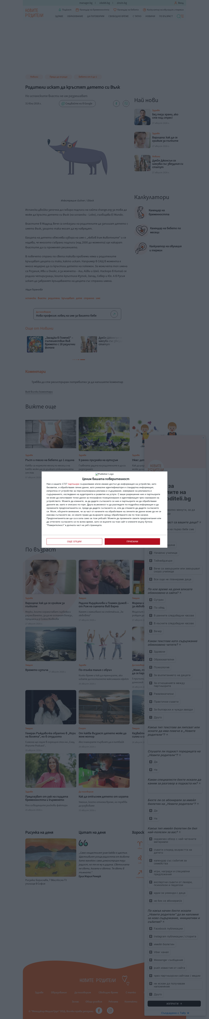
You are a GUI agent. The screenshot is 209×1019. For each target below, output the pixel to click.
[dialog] (104, 509)
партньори (73, 484)
